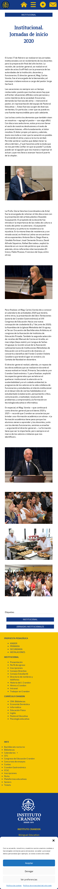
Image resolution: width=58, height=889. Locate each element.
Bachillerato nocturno (14, 747)
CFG (6, 755)
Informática (15, 707)
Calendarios (9, 752)
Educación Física (18, 710)
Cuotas (7, 764)
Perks (7, 776)
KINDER (13, 643)
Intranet (14, 688)
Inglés (13, 713)
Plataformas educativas (15, 779)
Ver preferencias (29, 879)
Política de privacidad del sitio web (37, 885)
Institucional (28, 14)
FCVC (6, 770)
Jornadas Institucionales (30, 626)
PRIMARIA (15, 646)
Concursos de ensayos (14, 761)
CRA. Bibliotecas (17, 701)
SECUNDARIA (16, 649)
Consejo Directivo (18, 671)
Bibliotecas (9, 749)
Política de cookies (14, 885)
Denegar (29, 871)
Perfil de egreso (17, 665)
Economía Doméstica (20, 704)
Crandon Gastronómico (15, 767)
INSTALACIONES (17, 652)
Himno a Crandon (18, 685)
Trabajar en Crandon (20, 691)
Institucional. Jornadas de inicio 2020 (29, 34)
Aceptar (29, 863)
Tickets (7, 785)
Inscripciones (16, 668)
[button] (53, 840)
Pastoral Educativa (19, 716)
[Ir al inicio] (5, 5)
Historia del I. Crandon (20, 682)
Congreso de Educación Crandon (19, 758)
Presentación (16, 662)
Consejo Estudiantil (19, 673)
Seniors (7, 782)
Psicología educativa (19, 719)
